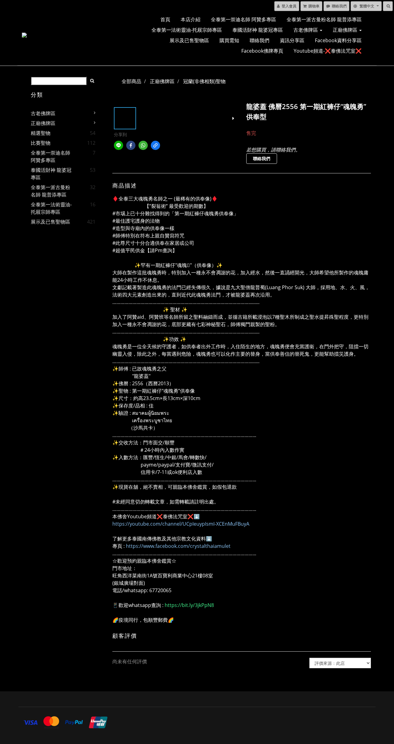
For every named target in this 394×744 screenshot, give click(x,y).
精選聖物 (40, 133)
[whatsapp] (143, 145)
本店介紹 (190, 19)
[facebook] (130, 145)
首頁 (165, 19)
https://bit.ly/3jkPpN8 (189, 605)
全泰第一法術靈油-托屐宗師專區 (186, 29)
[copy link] (155, 145)
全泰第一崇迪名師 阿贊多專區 (243, 19)
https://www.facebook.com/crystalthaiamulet (178, 546)
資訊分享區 (292, 40)
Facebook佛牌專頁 (262, 50)
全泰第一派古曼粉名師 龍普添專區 (324, 19)
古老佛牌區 (306, 29)
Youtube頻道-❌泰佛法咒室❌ (328, 50)
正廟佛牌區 (346, 29)
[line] (118, 145)
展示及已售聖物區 (189, 40)
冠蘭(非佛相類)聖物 (204, 81)
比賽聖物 (40, 143)
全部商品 (131, 81)
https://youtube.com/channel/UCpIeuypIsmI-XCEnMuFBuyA (180, 523)
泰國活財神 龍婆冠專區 (257, 29)
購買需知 (229, 40)
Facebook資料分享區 (338, 40)
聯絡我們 (259, 40)
